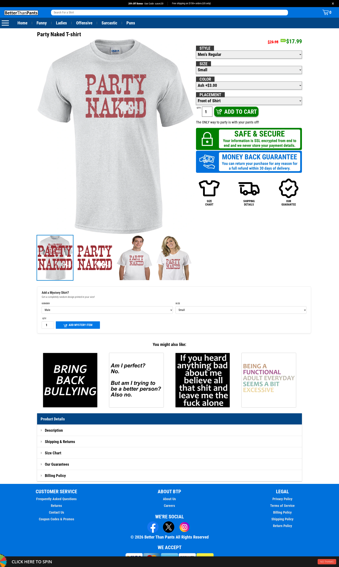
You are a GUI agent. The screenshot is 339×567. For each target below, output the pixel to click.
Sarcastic (109, 23)
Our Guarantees (57, 464)
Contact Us (56, 512)
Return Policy (282, 526)
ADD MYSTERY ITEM (80, 325)
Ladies (61, 23)
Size (203, 63)
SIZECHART (209, 202)
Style (205, 48)
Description (54, 430)
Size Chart (53, 453)
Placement (210, 94)
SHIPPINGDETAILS (249, 202)
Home (22, 23)
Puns (130, 23)
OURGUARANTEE (288, 202)
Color (205, 79)
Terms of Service (282, 506)
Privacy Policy (282, 499)
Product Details (53, 419)
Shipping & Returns (60, 441)
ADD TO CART (240, 111)
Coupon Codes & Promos (56, 519)
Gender (46, 303)
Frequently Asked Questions (56, 499)
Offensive (84, 23)
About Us (169, 499)
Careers (169, 506)
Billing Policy (55, 475)
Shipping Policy (282, 519)
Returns (56, 506)
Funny (42, 23)
